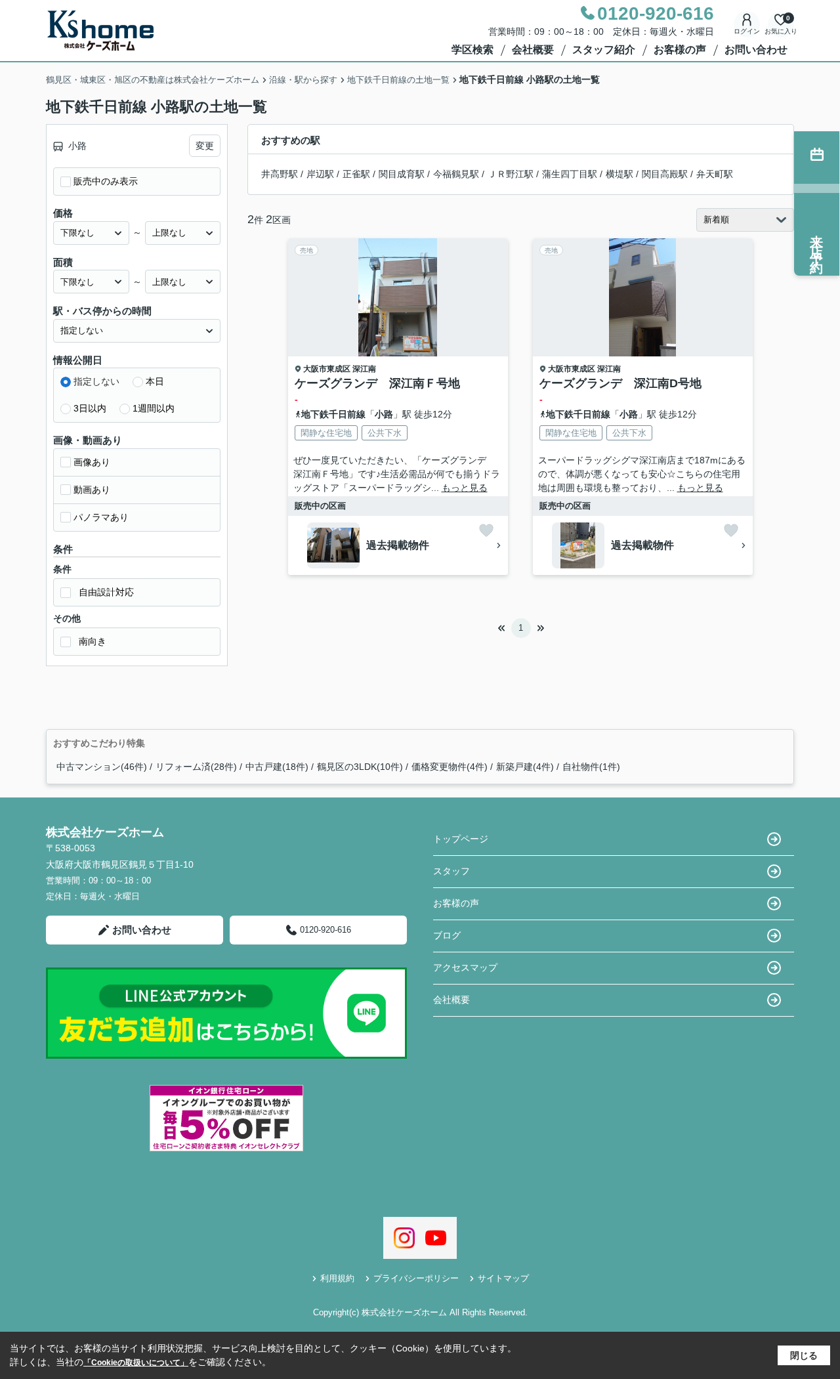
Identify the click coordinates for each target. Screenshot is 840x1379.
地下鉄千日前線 (333, 414)
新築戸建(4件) (525, 766)
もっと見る (465, 487)
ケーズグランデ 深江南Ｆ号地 (377, 383)
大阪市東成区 (326, 368)
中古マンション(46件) (101, 766)
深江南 (364, 368)
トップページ (460, 839)
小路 (384, 414)
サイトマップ (503, 1278)
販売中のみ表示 (106, 181)
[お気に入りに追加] (486, 530)
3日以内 (90, 408)
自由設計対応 (106, 592)
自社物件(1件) (591, 766)
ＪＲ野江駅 (511, 174)
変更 (205, 145)
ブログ (447, 935)
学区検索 (473, 49)
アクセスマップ (465, 967)
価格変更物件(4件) (449, 766)
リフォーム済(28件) (196, 766)
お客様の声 (680, 49)
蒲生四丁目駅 (569, 174)
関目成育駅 (402, 174)
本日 (155, 381)
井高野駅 (279, 174)
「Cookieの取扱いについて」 (135, 1362)
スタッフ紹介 (603, 49)
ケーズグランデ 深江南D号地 (620, 383)
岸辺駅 (320, 174)
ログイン (747, 31)
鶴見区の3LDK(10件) (360, 766)
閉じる (804, 1355)
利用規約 (337, 1278)
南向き (92, 641)
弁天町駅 (714, 174)
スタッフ (451, 871)
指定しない (96, 381)
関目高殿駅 (665, 174)
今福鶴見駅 (456, 174)
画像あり (92, 462)
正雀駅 (356, 174)
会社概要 (533, 49)
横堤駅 (619, 174)
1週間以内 (154, 408)
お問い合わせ (756, 49)
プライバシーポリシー (416, 1278)
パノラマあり (101, 517)
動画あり (92, 489)
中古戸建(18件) (276, 766)
